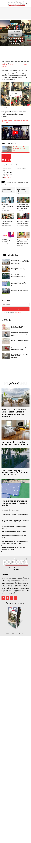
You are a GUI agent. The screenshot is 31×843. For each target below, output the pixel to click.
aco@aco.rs (8, 176)
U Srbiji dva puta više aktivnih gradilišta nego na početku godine (23, 206)
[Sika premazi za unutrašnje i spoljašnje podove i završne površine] (6, 283)
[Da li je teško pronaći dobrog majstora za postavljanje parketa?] (23, 235)
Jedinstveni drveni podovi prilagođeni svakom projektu (18, 269)
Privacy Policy (18, 312)
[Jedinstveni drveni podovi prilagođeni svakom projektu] (6, 269)
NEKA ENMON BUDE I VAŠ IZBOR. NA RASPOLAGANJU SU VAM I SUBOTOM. (19, 356)
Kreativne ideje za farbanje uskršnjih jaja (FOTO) (18, 326)
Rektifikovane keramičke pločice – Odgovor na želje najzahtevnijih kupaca (20, 334)
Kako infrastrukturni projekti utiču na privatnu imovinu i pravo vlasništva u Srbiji (15, 542)
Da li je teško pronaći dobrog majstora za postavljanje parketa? (22, 241)
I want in (14, 309)
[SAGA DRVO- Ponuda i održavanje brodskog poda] (6, 341)
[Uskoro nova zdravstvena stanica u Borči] (8, 200)
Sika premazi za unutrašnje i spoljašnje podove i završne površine (18, 283)
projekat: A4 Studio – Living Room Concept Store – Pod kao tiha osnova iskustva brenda (15, 521)
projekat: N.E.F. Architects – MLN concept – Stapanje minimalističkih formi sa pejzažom (20, 262)
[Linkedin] (11, 598)
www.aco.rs (7, 177)
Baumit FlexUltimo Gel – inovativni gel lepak (14, 526)
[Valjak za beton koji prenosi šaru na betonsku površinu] (6, 348)
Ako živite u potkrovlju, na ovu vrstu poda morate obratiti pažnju (13, 548)
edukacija (4, 184)
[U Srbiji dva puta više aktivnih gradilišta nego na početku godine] (23, 200)
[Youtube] (15, 598)
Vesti (15, 35)
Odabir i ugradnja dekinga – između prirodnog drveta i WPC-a (15, 515)
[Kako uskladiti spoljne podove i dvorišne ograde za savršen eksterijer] (6, 276)
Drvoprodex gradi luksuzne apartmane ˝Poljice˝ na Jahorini (7, 191)
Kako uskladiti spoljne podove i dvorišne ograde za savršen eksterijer (19, 276)
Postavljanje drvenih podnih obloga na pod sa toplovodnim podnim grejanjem (22, 191)
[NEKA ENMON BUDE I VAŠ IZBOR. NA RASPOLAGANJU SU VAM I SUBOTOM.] (6, 356)
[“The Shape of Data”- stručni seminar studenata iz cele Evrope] (8, 216)
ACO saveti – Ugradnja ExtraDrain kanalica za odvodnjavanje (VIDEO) (23, 223)
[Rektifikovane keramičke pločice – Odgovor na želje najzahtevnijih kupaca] (6, 334)
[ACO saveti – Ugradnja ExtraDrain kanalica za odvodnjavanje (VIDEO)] (23, 216)
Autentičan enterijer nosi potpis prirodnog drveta (14, 536)
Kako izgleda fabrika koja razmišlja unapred (14, 531)
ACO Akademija (9, 182)
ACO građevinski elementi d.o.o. (21, 182)
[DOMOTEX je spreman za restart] (8, 235)
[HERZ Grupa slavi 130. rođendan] (6, 291)
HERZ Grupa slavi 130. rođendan (19, 290)
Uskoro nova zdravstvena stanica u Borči (7, 206)
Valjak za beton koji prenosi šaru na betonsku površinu (19, 348)
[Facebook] (3, 598)
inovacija (10, 184)
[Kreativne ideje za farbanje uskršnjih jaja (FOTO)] (6, 327)
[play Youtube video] (15, 132)
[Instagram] (7, 598)
